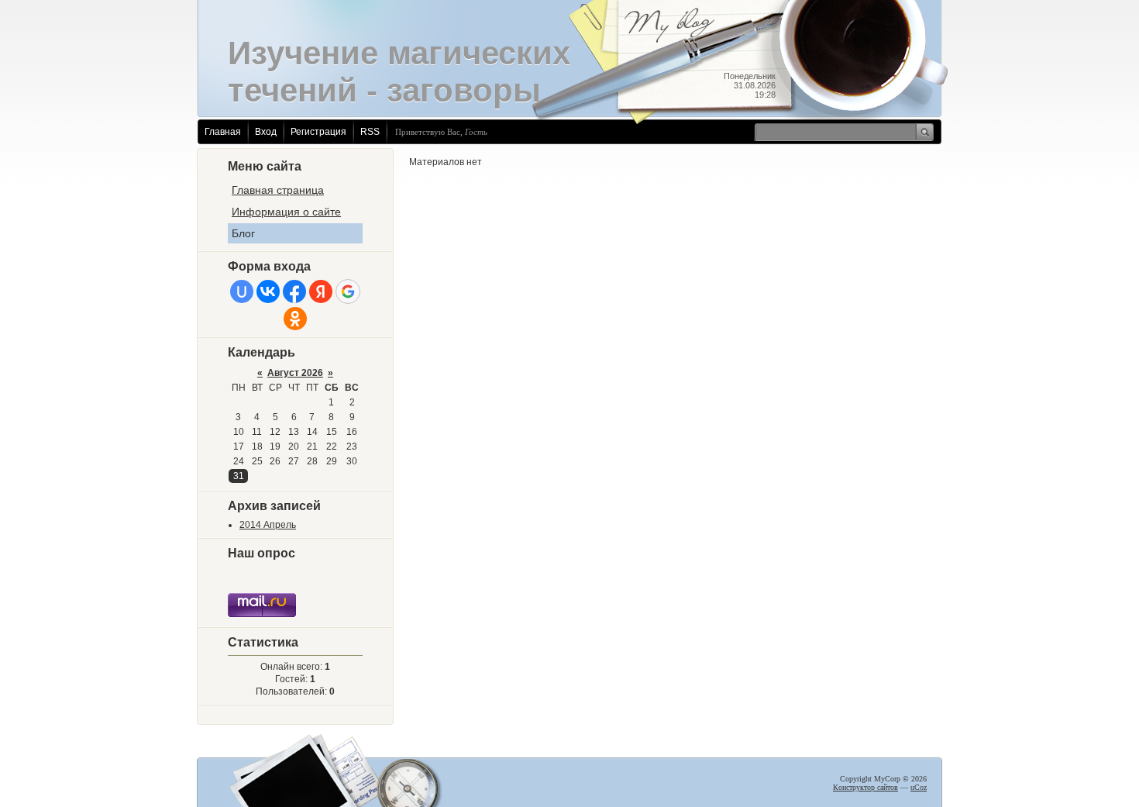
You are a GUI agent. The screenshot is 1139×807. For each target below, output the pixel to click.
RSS (370, 131)
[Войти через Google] (348, 291)
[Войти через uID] (241, 291)
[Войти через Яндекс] (320, 291)
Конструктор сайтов (865, 787)
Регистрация (318, 131)
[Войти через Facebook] (294, 291)
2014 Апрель (267, 524)
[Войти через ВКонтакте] (268, 291)
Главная (223, 131)
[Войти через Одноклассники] (295, 318)
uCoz (918, 787)
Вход (266, 131)
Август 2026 (295, 372)
